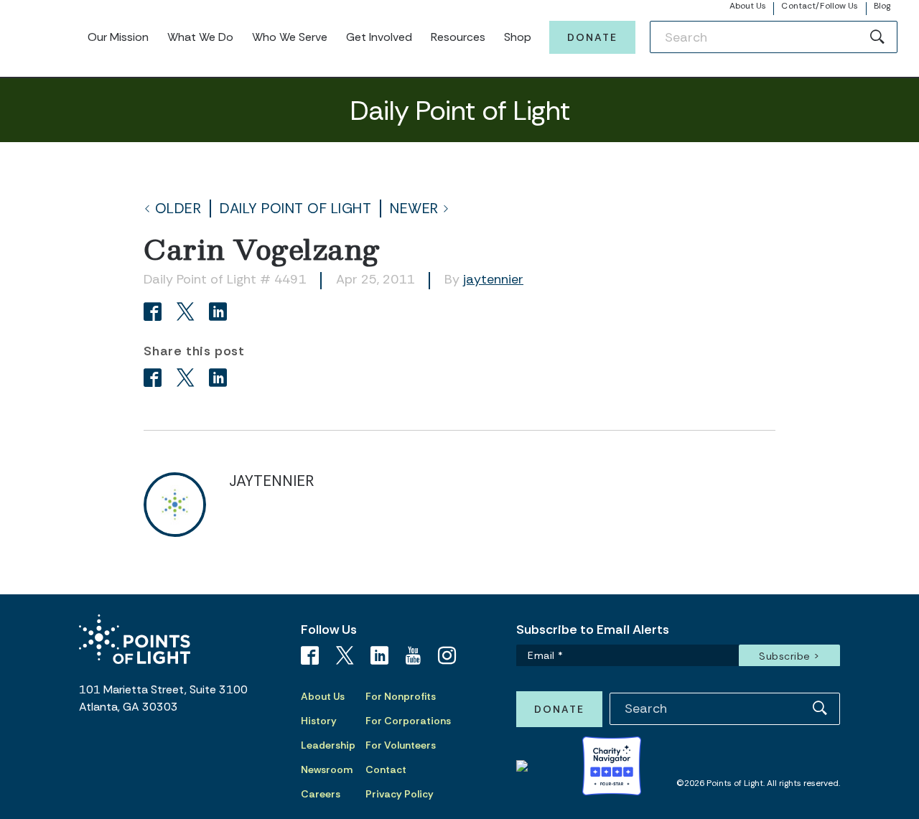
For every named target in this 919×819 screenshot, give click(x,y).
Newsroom (327, 769)
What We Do (200, 37)
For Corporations (408, 720)
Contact (385, 769)
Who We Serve (289, 37)
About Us (748, 5)
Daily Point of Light (295, 208)
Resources (458, 37)
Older (178, 208)
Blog (882, 5)
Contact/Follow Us (819, 5)
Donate (592, 37)
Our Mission (118, 37)
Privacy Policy (399, 793)
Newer (414, 208)
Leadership (328, 745)
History (319, 720)
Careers (320, 793)
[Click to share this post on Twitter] (188, 313)
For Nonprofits (400, 696)
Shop (517, 37)
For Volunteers (400, 745)
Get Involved (379, 37)
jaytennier (493, 279)
